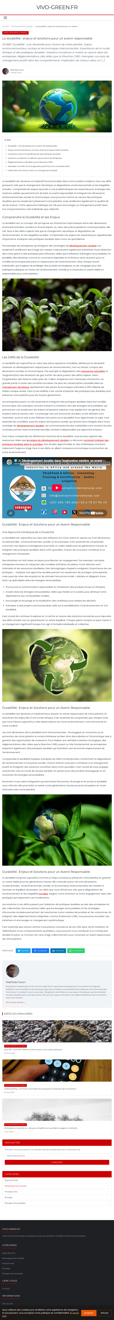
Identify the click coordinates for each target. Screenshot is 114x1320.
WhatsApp (78, 951)
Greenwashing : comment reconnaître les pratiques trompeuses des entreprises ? (40, 1089)
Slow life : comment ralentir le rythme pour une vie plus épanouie (33, 1049)
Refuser (105, 1313)
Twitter (24, 951)
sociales (43, 893)
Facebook (42, 951)
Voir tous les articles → (16, 1002)
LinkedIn (60, 951)
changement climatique (15, 387)
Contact (6, 1288)
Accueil (5, 26)
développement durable (82, 245)
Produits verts (8, 1263)
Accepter (89, 1313)
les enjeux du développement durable (48, 440)
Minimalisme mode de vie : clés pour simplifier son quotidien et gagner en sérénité (40, 1128)
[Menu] (5, 17)
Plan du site (7, 1303)
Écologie (6, 1268)
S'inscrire (57, 1162)
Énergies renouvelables (12, 1273)
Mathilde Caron (15, 982)
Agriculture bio (8, 1253)
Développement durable (22, 26)
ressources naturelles (93, 371)
